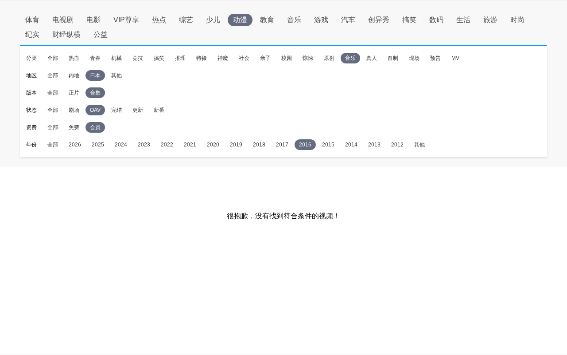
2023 (144, 145)
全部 (52, 58)
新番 (159, 110)
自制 (393, 58)
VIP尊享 (126, 20)
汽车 (348, 20)
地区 (31, 75)
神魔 (222, 58)
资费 (31, 127)
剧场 (74, 110)
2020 (213, 145)
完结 (116, 110)
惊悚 (308, 58)
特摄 (201, 58)
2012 (397, 145)
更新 (137, 110)
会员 (95, 127)
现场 (414, 58)
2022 (167, 145)
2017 (282, 145)
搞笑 (409, 20)
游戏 (321, 20)
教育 (267, 20)
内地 (74, 75)
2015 (328, 145)
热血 (74, 58)
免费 (74, 127)
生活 (463, 20)
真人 (371, 58)
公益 (100, 34)
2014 (351, 145)
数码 (436, 20)
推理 (180, 58)
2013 (374, 145)
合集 (95, 93)
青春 (95, 58)
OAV (95, 110)
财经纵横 (66, 34)
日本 (95, 75)
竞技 (137, 58)
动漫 (240, 20)
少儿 (213, 20)
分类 (31, 58)
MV (455, 58)
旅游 (490, 20)
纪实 (32, 34)
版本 (31, 93)
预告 (435, 58)
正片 (74, 93)
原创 (329, 58)
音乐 (294, 20)
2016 (305, 145)
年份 (31, 145)
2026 (75, 145)
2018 (259, 145)
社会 (244, 58)
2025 (98, 145)
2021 (190, 145)
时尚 (517, 20)
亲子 (265, 58)
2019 (236, 145)
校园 (286, 58)
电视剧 (63, 20)
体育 (32, 20)
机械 (116, 58)
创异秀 (378, 20)
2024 (121, 145)
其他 (116, 75)
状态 (31, 110)
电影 (93, 20)
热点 (159, 20)
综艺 (186, 20)
